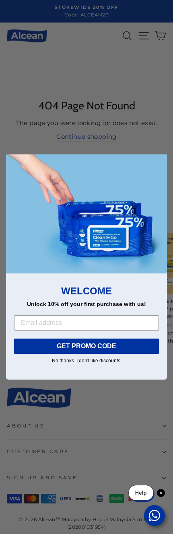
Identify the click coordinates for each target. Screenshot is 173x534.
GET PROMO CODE (86, 346)
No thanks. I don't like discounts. (87, 361)
